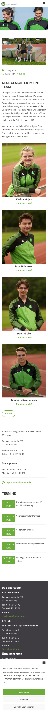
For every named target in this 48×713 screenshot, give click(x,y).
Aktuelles (21, 73)
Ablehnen (24, 699)
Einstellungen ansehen (24, 706)
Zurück (8, 413)
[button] (44, 662)
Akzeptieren (24, 692)
